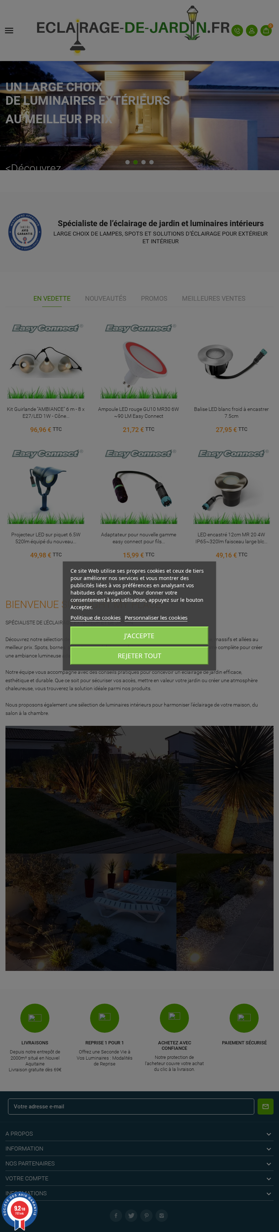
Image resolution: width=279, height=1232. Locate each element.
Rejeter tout (139, 655)
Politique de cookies (95, 617)
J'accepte (139, 635)
